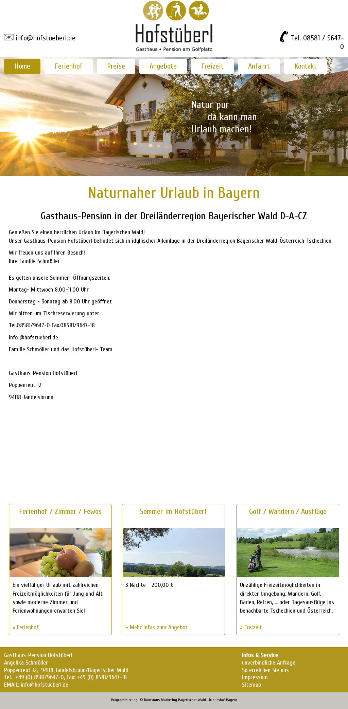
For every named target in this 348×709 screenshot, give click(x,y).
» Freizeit (251, 627)
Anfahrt (259, 66)
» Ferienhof (25, 627)
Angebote (163, 66)
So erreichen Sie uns (265, 670)
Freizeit (212, 66)
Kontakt (305, 66)
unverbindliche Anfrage (268, 662)
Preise (116, 66)
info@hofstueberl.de (45, 38)
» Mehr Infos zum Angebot (156, 627)
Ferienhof (69, 66)
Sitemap (251, 684)
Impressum (255, 677)
